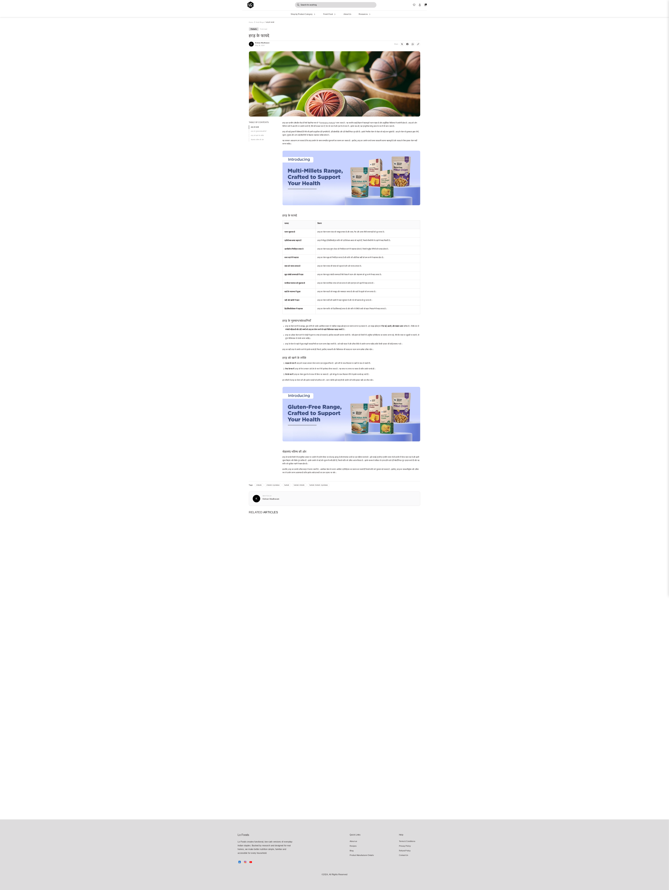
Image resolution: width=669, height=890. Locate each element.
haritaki (286, 485)
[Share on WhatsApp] (413, 44)
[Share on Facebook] (407, 44)
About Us (347, 14)
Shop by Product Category (301, 14)
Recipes (353, 846)
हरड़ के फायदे (255, 127)
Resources (363, 14)
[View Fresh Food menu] (335, 14)
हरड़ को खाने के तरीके (257, 135)
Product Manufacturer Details (358, 855)
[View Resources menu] (370, 14)
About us (353, 841)
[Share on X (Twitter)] (402, 44)
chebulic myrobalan (272, 485)
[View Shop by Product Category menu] (314, 14)
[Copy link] (418, 44)
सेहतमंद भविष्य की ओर (257, 140)
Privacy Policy (405, 846)
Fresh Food (328, 14)
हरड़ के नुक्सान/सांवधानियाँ (258, 131)
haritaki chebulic (299, 485)
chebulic (259, 485)
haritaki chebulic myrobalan (318, 485)
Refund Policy (405, 851)
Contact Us (403, 855)
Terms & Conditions (407, 841)
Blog (351, 851)
